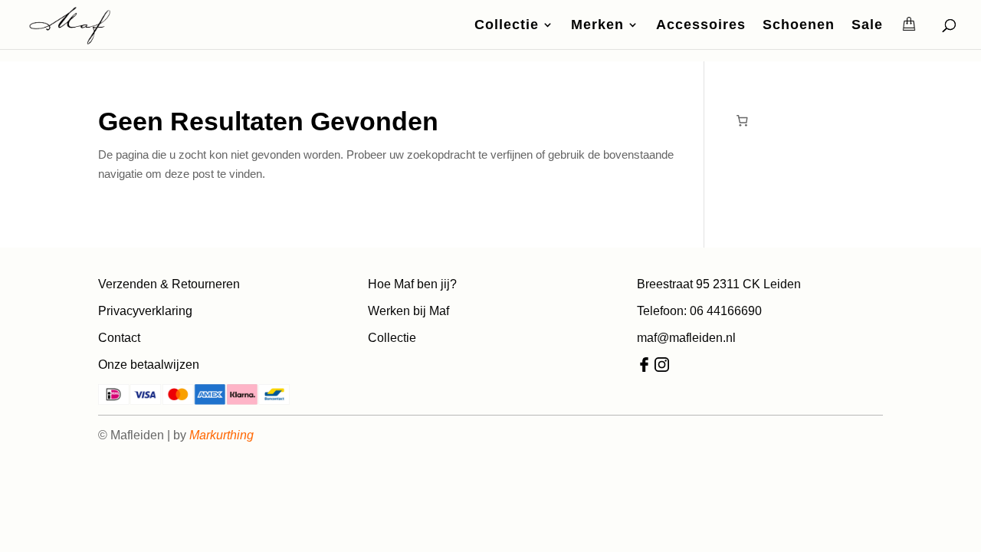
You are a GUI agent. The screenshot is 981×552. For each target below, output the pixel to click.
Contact (119, 337)
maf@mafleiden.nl (686, 337)
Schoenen (799, 25)
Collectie (506, 25)
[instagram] (662, 367)
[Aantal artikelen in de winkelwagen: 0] (741, 120)
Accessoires (701, 25)
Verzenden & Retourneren (169, 284)
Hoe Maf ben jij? (412, 284)
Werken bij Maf (408, 310)
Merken (597, 25)
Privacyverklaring (145, 310)
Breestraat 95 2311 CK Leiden (719, 284)
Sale (867, 25)
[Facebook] (644, 367)
